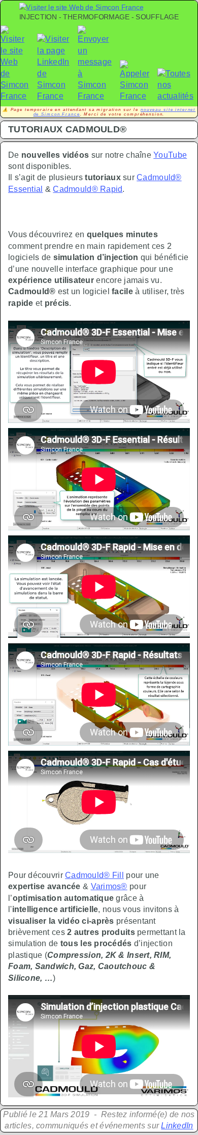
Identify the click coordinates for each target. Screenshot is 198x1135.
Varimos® (109, 886)
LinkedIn (177, 1125)
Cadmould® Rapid (87, 189)
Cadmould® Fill (94, 875)
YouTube (170, 155)
